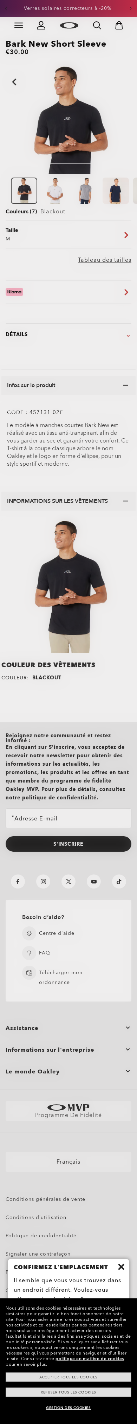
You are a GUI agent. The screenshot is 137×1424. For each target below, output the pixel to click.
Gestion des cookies (68, 1407)
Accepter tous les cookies (68, 1377)
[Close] (121, 1266)
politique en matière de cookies (90, 1359)
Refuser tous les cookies (68, 1392)
